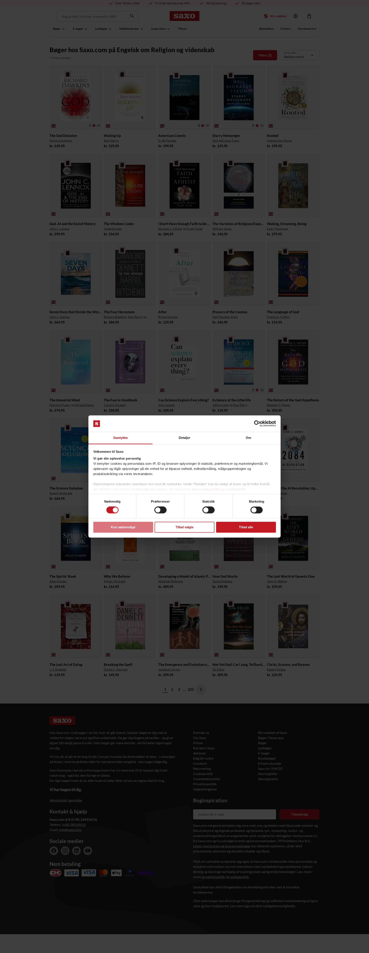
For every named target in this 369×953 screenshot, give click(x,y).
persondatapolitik (206, 489)
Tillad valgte (184, 527)
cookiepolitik (235, 489)
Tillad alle (246, 527)
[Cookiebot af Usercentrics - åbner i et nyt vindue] (257, 423)
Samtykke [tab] (120, 437)
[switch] (160, 510)
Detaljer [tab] (184, 437)
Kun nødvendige (123, 527)
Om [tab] (248, 437)
